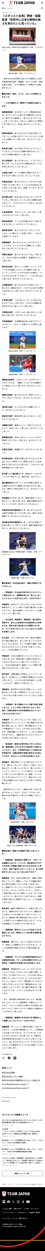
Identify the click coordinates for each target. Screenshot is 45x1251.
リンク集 (26, 1209)
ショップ (14, 1218)
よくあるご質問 (7, 1209)
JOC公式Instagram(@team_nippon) (14, 1088)
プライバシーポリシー (9, 1212)
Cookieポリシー (22, 1212)
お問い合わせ (17, 1209)
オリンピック (6, 1101)
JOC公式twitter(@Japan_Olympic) (14, 1084)
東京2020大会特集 (8, 1072)
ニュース (10, 1184)
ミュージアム (6, 1218)
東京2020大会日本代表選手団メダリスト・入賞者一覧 (21, 1080)
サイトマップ (35, 1209)
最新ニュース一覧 (22, 1173)
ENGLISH (24, 1218)
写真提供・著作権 (34, 1212)
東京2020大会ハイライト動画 (12, 1076)
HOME (4, 1184)
